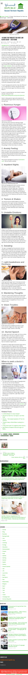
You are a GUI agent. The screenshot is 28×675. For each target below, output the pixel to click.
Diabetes (5, 434)
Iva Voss (4, 42)
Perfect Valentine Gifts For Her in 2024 (18, 457)
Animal (4, 529)
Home (2, 16)
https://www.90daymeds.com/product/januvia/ (12, 95)
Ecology (4, 544)
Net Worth (5, 577)
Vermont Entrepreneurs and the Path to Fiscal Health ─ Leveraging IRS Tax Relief (17, 629)
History (4, 564)
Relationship (5, 581)
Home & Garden (6, 566)
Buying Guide (5, 536)
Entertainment (6, 549)
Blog (3, 531)
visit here (22, 404)
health (10, 434)
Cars (3, 538)
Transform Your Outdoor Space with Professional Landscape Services (17, 618)
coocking (4, 542)
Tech (3, 590)
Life (3, 570)
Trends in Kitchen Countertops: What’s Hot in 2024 (17, 640)
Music (3, 575)
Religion (4, 583)
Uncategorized (6, 596)
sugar (11, 435)
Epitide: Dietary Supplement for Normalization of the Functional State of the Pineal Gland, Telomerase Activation (13, 517)
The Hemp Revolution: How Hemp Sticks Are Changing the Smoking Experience (13, 478)
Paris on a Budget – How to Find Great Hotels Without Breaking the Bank (17, 623)
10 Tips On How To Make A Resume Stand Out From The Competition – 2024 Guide (9, 454)
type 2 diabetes (7, 66)
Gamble (4, 555)
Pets (3, 579)
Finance (4, 551)
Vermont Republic (6, 599)
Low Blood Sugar (4, 435)
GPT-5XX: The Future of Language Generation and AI (16, 646)
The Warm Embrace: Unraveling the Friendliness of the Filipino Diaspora (17, 635)
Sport (3, 586)
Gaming (4, 557)
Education (4, 547)
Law (3, 568)
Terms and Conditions (10, 674)
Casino (4, 540)
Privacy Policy (19, 674)
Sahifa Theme (4, 670)
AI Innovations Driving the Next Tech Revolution (17, 607)
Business (4, 534)
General (4, 560)
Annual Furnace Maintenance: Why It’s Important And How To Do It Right (12, 497)
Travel (4, 594)
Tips (3, 592)
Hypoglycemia (4, 45)
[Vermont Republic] (14, 7)
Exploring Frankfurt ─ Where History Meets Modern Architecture (17, 612)
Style (3, 588)
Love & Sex (5, 573)
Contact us (2, 665)
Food (3, 553)
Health (6, 16)
